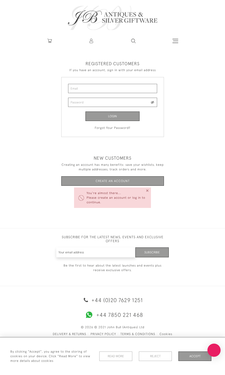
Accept (195, 356)
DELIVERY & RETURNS (69, 334)
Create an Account (113, 181)
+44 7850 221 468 (119, 315)
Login (112, 116)
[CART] (50, 41)
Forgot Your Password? (112, 128)
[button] (92, 41)
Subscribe (152, 252)
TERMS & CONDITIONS (137, 334)
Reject (155, 356)
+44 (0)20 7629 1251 (116, 300)
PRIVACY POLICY (103, 334)
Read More (116, 356)
